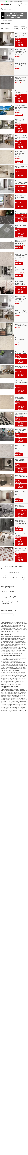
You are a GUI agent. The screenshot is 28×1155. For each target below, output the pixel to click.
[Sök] (2, 9)
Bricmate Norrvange (7, 615)
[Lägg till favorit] (11, 34)
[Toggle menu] (26, 5)
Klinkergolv (9, 20)
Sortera (23, 28)
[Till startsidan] (6, 4)
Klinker (4, 20)
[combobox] (14, 577)
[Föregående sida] (6, 577)
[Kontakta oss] (19, 4)
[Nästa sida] (22, 577)
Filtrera (16, 28)
